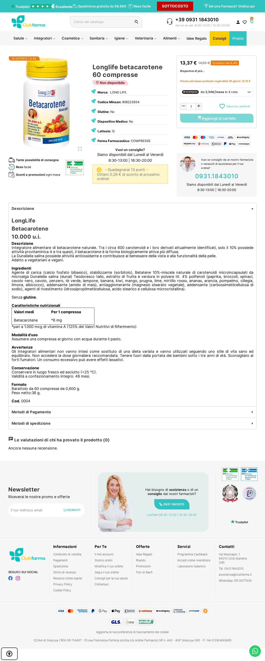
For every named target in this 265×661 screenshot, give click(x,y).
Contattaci (102, 584)
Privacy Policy (62, 584)
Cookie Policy (62, 590)
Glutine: (104, 112)
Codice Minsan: (109, 102)
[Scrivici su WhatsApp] (255, 651)
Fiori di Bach (144, 572)
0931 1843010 (173, 504)
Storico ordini (103, 560)
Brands (141, 560)
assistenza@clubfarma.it (235, 574)
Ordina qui (246, 6)
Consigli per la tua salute (111, 578)
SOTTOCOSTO (175, 6)
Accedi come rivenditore (193, 560)
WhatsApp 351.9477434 (235, 580)
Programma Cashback (192, 554)
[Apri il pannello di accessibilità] (9, 654)
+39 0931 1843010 (197, 19)
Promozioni (143, 566)
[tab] (132, 208)
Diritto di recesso (64, 572)
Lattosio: (104, 131)
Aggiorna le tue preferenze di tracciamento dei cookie (132, 632)
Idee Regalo (144, 554)
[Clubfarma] (28, 21)
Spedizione (60, 566)
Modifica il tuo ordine (109, 566)
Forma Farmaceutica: (114, 141)
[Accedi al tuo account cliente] (238, 22)
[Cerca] (136, 21)
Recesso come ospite (67, 578)
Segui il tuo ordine (107, 572)
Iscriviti (73, 510)
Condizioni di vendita (67, 554)
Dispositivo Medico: (113, 121)
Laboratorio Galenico (191, 566)
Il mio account (104, 554)
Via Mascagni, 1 (233, 558)
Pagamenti (60, 560)
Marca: (103, 92)
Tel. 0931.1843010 (231, 568)
